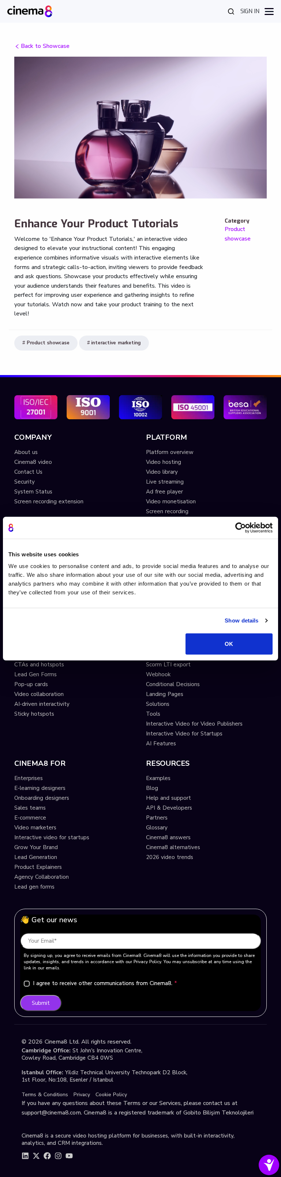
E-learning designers (39, 788)
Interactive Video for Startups (184, 733)
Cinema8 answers (168, 837)
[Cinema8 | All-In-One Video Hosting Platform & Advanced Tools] (29, 10)
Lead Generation (35, 857)
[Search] (231, 11)
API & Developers (169, 807)
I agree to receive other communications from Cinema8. (105, 983)
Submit (41, 1003)
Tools (153, 714)
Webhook (158, 674)
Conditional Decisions (173, 684)
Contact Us (28, 472)
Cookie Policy (111, 1094)
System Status (33, 491)
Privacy (82, 1094)
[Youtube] (69, 1155)
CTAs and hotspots (39, 664)
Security (24, 481)
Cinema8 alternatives (173, 847)
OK (229, 643)
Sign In (249, 11)
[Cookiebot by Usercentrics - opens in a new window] (241, 527)
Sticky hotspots (34, 714)
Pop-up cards (31, 684)
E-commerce (30, 817)
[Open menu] (269, 11)
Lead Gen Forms (35, 674)
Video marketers (35, 827)
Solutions (157, 704)
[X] (36, 1155)
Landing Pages (164, 694)
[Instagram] (58, 1155)
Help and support (168, 798)
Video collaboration (39, 694)
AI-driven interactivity (42, 704)
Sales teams (30, 807)
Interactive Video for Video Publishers (194, 723)
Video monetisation (171, 501)
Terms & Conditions (45, 1094)
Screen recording (167, 511)
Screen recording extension (48, 501)
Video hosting (163, 462)
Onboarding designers (41, 798)
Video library (162, 472)
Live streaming (165, 481)
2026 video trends (169, 857)
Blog (152, 788)
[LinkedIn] (25, 1155)
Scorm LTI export (168, 664)
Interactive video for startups (51, 837)
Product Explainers (38, 867)
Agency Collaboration (41, 877)
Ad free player (164, 491)
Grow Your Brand (36, 847)
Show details (241, 620)
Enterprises (28, 778)
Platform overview (170, 452)
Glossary (157, 827)
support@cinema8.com (51, 1113)
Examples (158, 778)
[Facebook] (47, 1155)
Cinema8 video (33, 462)
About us (26, 452)
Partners (157, 817)
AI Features (161, 743)
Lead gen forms (34, 886)
